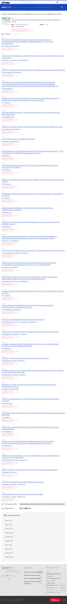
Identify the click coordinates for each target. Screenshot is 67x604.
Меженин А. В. (7, 472)
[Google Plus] (29, 508)
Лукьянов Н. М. (8, 129)
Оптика (48, 571)
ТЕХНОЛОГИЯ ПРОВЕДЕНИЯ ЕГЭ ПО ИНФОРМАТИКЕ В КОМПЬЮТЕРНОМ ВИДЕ (30, 332)
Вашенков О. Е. (8, 375)
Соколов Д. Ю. (23, 460)
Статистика (50, 583)
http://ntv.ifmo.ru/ (20, 26)
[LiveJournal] (28, 508)
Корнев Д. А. (7, 60)
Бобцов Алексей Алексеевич (32, 575)
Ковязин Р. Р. (7, 226)
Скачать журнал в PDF (20, 30)
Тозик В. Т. (14, 472)
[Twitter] (22, 508)
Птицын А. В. (7, 295)
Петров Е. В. (7, 198)
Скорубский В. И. (8, 253)
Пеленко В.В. (27, 583)
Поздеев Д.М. (21, 484)
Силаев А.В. (7, 417)
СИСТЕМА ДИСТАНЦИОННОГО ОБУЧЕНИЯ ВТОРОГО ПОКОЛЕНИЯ (25, 358)
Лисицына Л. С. (16, 334)
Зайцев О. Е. (7, 267)
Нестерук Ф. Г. (7, 281)
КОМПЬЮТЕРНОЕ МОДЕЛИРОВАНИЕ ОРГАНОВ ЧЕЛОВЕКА (22, 494)
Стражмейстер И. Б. (9, 117)
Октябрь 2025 (9, 541)
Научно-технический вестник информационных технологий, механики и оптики (42, 7)
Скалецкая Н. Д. (8, 446)
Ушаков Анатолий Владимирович (33, 572)
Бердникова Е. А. (8, 88)
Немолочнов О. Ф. (9, 322)
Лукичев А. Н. (7, 184)
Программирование (53, 574)
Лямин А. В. (24, 334)
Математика (50, 587)
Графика (58, 587)
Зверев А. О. (7, 141)
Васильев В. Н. (8, 334)
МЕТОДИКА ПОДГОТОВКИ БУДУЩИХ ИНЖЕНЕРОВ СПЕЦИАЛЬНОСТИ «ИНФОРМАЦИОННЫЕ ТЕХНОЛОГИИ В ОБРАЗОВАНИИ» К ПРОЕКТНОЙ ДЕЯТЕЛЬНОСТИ (27, 42)
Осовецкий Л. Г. (24, 281)
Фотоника (62, 590)
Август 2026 (8, 520)
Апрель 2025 (8, 549)
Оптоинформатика (53, 578)
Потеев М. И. (7, 46)
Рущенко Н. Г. (7, 496)
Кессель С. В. (7, 102)
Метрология (49, 590)
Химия (63, 587)
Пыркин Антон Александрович (32, 581)
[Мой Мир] (26, 508)
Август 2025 (8, 545)
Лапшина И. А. (15, 60)
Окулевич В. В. (15, 241)
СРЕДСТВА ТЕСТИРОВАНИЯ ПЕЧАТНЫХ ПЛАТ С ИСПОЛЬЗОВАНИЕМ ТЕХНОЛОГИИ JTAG (33, 251)
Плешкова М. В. (14, 389)
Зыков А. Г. (17, 322)
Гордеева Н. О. (18, 72)
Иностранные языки (53, 592)
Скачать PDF (8, 49)
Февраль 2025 (9, 557)
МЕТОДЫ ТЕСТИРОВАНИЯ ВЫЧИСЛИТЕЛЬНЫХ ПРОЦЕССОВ (23, 320)
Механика (49, 576)
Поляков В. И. (33, 322)
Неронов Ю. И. (8, 460)
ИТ (64, 571)
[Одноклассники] (24, 508)
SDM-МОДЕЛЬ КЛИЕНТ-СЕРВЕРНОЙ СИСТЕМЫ (18, 139)
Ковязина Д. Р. (8, 212)
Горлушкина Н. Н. (8, 72)
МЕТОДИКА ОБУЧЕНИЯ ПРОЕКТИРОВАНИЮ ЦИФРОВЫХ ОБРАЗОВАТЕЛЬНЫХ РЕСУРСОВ (33, 70)
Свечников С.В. (8, 403)
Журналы (16, 7)
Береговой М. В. (8, 309)
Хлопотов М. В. (15, 46)
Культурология (51, 585)
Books (6, 7)
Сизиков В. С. (15, 460)
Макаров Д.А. (25, 253)
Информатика (62, 583)
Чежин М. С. (22, 360)
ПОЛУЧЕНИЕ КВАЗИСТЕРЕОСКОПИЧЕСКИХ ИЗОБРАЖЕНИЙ (23, 482)
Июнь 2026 (8, 524)
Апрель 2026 (8, 528)
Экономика (62, 576)
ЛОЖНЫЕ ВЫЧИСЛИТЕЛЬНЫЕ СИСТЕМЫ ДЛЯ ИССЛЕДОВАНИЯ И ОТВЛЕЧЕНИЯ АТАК (32, 127)
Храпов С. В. (7, 155)
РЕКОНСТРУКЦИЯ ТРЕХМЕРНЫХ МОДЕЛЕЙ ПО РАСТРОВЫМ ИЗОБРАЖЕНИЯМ (29, 470)
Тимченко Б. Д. (15, 141)
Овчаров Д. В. (17, 253)
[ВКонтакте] (20, 508)
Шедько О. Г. (7, 241)
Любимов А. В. (15, 267)
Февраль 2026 (9, 533)
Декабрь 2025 (9, 537)
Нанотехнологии (51, 580)
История (62, 585)
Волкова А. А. (16, 375)
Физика (56, 590)
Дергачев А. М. (16, 129)
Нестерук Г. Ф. (16, 281)
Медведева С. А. (23, 60)
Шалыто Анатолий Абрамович (32, 578)
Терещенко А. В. (8, 431)
